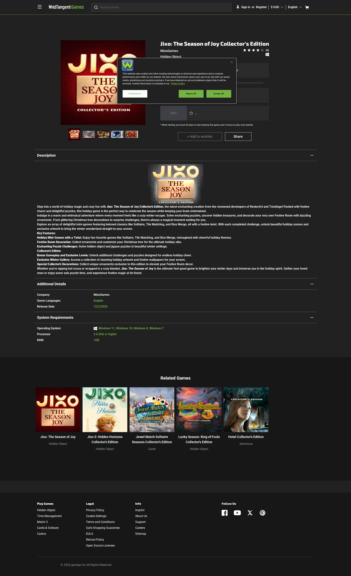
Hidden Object (170, 57)
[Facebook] (225, 513)
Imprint (139, 510)
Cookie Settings (96, 516)
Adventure (246, 444)
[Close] (232, 62)
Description (46, 155)
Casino (41, 533)
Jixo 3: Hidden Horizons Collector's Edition (105, 439)
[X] (250, 513)
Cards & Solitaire (48, 528)
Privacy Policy (95, 510)
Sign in (245, 7)
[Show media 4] (117, 134)
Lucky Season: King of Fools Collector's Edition (199, 439)
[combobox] (161, 7)
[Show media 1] (74, 134)
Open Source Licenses (100, 545)
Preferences (135, 93)
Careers (140, 528)
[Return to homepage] (66, 7)
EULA (89, 533)
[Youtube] (237, 512)
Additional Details (51, 284)
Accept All (219, 93)
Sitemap (140, 533)
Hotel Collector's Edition (246, 437)
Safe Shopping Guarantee (103, 528)
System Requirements (55, 317)
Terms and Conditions (100, 522)
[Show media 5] (131, 134)
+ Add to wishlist (200, 136)
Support (140, 522)
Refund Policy (95, 539)
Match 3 (42, 522)
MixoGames (169, 51)
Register (261, 7)
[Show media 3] (103, 134)
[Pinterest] (262, 512)
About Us (141, 516)
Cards (152, 449)
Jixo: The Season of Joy (58, 437)
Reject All (191, 93)
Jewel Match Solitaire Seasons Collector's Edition (152, 439)
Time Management (49, 516)
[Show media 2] (88, 134)
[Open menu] (39, 6)
